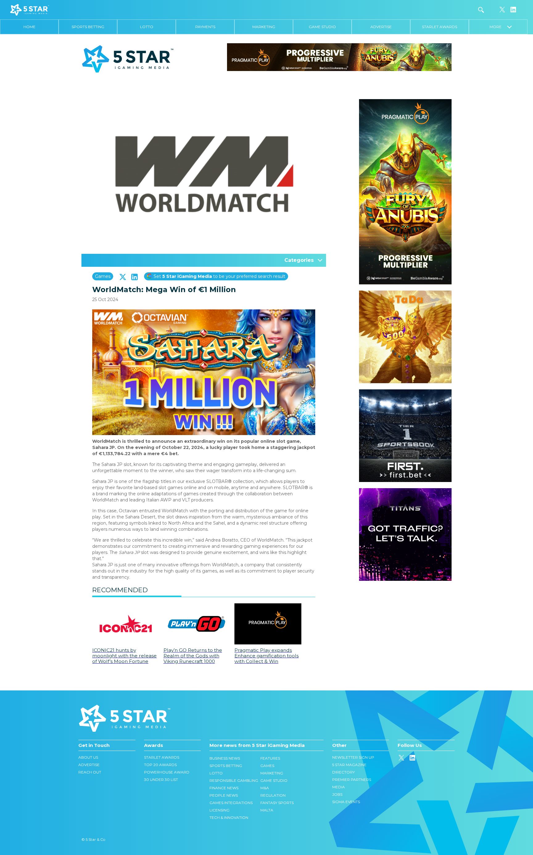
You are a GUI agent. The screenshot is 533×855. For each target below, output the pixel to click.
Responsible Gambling (233, 780)
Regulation (273, 795)
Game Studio (322, 26)
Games (102, 276)
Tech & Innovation (228, 817)
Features (270, 758)
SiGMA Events (346, 801)
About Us (88, 757)
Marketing (263, 26)
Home (29, 26)
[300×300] (405, 293)
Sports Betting (88, 26)
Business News (224, 758)
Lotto (146, 26)
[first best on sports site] (405, 392)
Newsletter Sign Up (353, 757)
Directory (343, 772)
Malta (266, 810)
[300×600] (405, 102)
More (498, 26)
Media (338, 787)
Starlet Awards (439, 26)
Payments (205, 26)
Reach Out (89, 772)
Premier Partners (351, 779)
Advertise (381, 26)
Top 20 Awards (160, 764)
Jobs (337, 794)
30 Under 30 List (161, 779)
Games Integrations (231, 802)
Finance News (223, 788)
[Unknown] (339, 57)
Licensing (219, 810)
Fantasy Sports (277, 802)
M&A (264, 788)
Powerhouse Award (166, 772)
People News (223, 795)
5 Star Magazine (349, 764)
